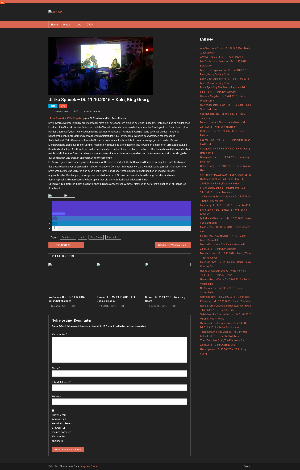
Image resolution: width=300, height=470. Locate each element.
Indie (82, 237)
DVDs (90, 24)
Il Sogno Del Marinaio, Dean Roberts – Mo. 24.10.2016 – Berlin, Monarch (174, 245)
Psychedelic (113, 237)
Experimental (68, 237)
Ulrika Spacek (56, 118)
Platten (67, 24)
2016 (53, 106)
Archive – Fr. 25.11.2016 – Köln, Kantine (221, 57)
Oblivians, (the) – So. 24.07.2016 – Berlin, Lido (225, 296)
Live (79, 24)
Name (56, 368)
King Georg (96, 237)
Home (54, 24)
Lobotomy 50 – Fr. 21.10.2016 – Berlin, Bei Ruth (225, 205)
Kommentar (59, 334)
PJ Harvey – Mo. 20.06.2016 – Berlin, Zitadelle (225, 301)
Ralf (75, 111)
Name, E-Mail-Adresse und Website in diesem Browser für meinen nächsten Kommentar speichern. (62, 427)
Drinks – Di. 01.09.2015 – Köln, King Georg (165, 299)
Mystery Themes (90, 466)
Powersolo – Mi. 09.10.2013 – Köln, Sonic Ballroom (117, 299)
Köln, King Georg (76, 118)
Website (56, 396)
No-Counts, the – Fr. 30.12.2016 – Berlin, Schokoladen (67, 299)
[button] (58, 213)
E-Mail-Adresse (61, 382)
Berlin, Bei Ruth (62, 245)
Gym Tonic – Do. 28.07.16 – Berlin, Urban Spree (225, 174)
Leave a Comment (92, 111)
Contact (248, 466)
